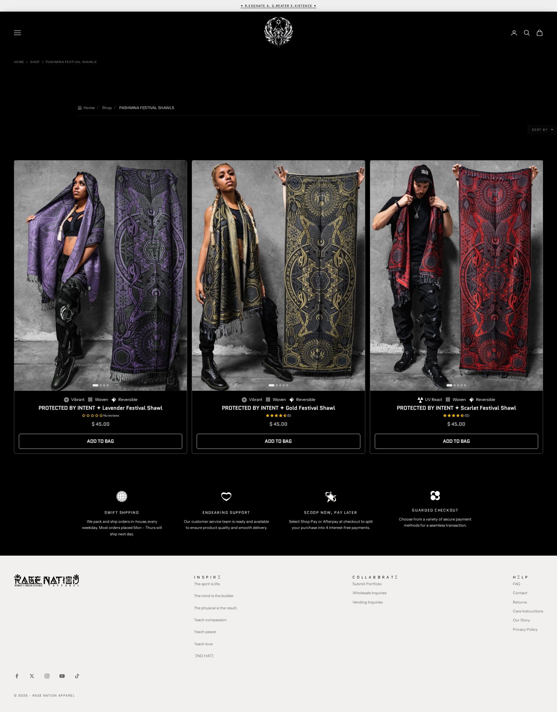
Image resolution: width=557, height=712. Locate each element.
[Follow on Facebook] (17, 676)
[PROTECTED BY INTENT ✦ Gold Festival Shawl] (278, 275)
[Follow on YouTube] (62, 676)
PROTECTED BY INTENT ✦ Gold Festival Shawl (278, 408)
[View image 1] (95, 385)
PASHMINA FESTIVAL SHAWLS (71, 62)
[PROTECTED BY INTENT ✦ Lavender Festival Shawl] (100, 275)
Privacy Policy (525, 629)
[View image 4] (107, 385)
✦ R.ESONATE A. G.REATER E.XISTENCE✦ (278, 5)
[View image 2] (101, 385)
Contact (520, 592)
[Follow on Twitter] (32, 676)
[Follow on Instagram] (47, 676)
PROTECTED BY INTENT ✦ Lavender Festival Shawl (100, 408)
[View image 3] (104, 385)
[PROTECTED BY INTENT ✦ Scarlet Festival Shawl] (456, 275)
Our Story (521, 620)
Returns (520, 602)
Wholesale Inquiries (369, 592)
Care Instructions (528, 611)
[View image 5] (287, 385)
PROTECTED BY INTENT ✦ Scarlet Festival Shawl (456, 408)
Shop (35, 62)
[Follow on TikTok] (77, 676)
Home (19, 62)
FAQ (516, 583)
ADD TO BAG (100, 441)
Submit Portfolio (367, 583)
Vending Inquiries (367, 602)
